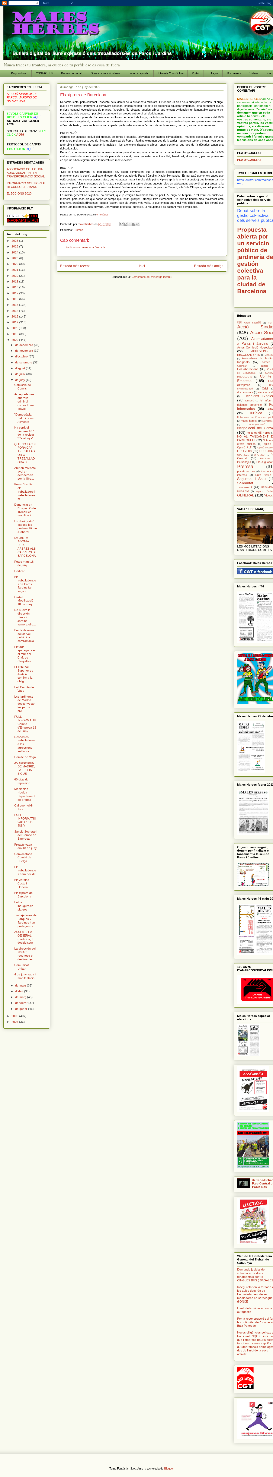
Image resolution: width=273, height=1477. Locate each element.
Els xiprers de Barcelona (23, 894)
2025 (15, 246)
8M (270, 322)
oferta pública (246, 443)
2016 (15, 299)
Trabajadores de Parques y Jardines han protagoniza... (25, 920)
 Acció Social (249, 322)
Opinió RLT (244, 447)
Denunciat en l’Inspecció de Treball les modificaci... (25, 510)
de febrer (21, 1002)
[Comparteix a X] (130, 224)
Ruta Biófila (263, 475)
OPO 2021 (243, 455)
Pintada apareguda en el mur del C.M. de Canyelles (25, 654)
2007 (15, 1021)
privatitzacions (246, 471)
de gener (21, 1008)
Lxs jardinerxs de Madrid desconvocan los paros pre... (24, 704)
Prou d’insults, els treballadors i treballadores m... (24, 491)
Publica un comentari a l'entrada (85, 247)
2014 (15, 310)
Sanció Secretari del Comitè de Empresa (25, 835)
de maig (21, 985)
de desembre (24, 345)
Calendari (242, 365)
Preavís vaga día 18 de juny (25, 846)
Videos (254, 73)
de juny (20, 380)
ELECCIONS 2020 (19, 193)
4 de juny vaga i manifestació (25, 976)
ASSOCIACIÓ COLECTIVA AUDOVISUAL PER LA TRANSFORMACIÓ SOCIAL (26, 172)
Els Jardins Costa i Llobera (21, 883)
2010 (15, 334)
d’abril (19, 991)
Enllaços (213, 73)
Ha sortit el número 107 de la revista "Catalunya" (24, 433)
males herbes (249, 420)
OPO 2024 (260, 455)
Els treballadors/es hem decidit (25, 870)
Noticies (268, 440)
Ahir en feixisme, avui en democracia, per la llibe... (25, 473)
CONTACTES (44, 73)
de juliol (20, 374)
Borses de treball (71, 73)
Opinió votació (265, 447)
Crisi (265, 388)
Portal (195, 73)
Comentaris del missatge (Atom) (151, 276)
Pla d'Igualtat (264, 462)
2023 (15, 258)
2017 (15, 293)
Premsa (78, 229)
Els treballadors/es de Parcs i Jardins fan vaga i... (25, 584)
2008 (15, 1016)
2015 (15, 304)
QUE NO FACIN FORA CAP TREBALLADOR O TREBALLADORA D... (25, 453)
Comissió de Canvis (22, 386)
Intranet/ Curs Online (170, 73)
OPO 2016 (266, 451)
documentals (245, 392)
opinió (267, 443)
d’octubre (22, 356)
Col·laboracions (247, 369)
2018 (15, 287)
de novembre (24, 350)
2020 (15, 275)
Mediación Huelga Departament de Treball (24, 794)
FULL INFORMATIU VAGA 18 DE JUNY (25, 820)
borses (266, 362)
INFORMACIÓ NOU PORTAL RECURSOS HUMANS (26, 185)
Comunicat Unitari (21, 966)
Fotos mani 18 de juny (24, 563)
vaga (258, 491)
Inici (142, 266)
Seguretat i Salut (251, 479)
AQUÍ (20, 134)
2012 (15, 322)
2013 (15, 316)
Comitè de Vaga (25, 757)
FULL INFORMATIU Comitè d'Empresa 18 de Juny (25, 724)
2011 (15, 328)
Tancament (244, 487)
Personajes (244, 462)
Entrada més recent (75, 266)
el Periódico (102, 214)
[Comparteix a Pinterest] (138, 224)
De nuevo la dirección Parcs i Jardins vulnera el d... (25, 617)
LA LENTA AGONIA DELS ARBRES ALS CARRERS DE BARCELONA (25, 546)
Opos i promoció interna (105, 73)
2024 (15, 252)
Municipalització (257, 424)
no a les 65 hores (258, 432)
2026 (15, 240)
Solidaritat (245, 483)
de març (21, 997)
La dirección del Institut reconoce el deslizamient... (25, 954)
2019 (15, 281)
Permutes (265, 458)
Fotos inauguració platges (23, 905)
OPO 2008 (244, 451)
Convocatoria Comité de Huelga (23, 857)
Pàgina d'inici (19, 73)
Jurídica (255, 413)
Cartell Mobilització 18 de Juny (23, 600)
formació (249, 400)
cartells (264, 365)
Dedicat (19, 571)
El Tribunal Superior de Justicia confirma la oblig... (23, 674)
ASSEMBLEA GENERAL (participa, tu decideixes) (24, 937)
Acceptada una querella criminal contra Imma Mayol (24, 401)
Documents (234, 73)
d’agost (20, 368)
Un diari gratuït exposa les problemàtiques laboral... (25, 527)
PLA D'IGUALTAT (249, 159)
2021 (15, 269)
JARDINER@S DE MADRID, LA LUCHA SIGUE (24, 768)
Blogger (168, 1468)
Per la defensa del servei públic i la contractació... (25, 635)
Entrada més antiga (209, 266)
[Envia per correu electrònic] (121, 224)
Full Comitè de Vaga (24, 688)
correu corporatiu (139, 73)
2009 (15, 339)
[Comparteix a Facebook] (134, 224)
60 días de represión (22, 781)
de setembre (24, 362)
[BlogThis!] (125, 224)
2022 (15, 264)
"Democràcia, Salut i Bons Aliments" (23, 418)
